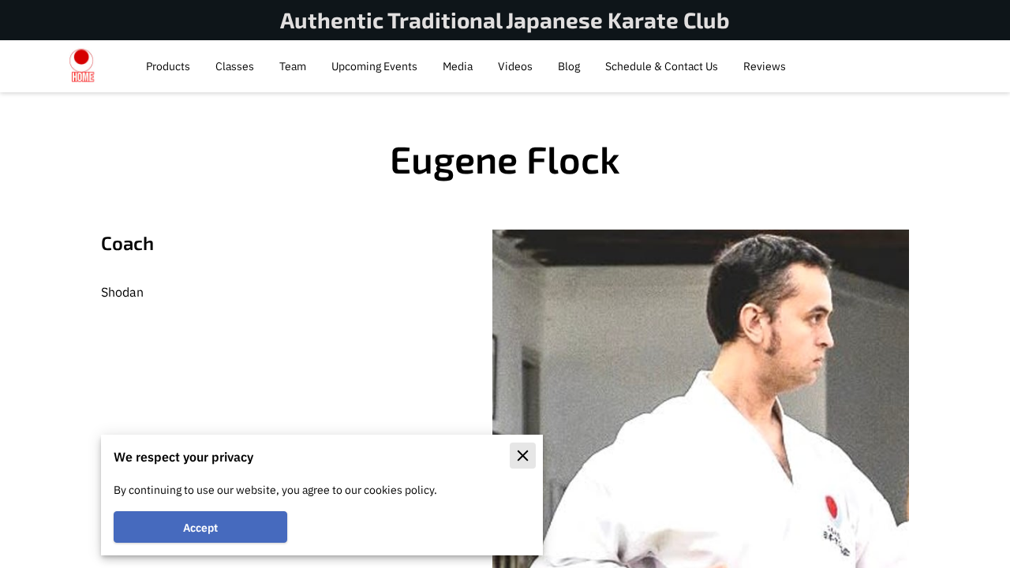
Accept (200, 527)
